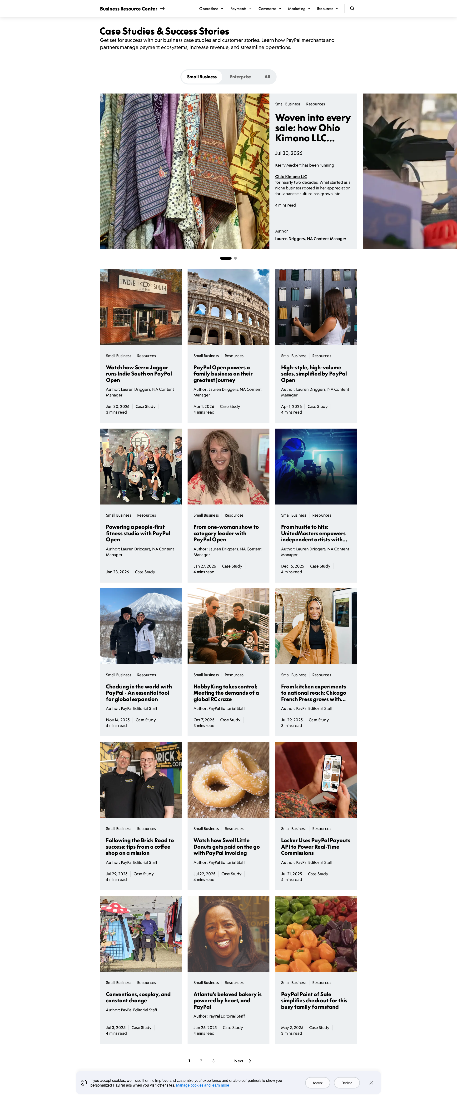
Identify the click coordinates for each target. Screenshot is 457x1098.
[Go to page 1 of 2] (226, 258)
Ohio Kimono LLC (291, 176)
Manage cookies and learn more (202, 1085)
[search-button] (352, 8)
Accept (318, 1082)
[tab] (201, 76)
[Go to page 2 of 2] (235, 258)
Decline (347, 1082)
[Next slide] (357, 171)
